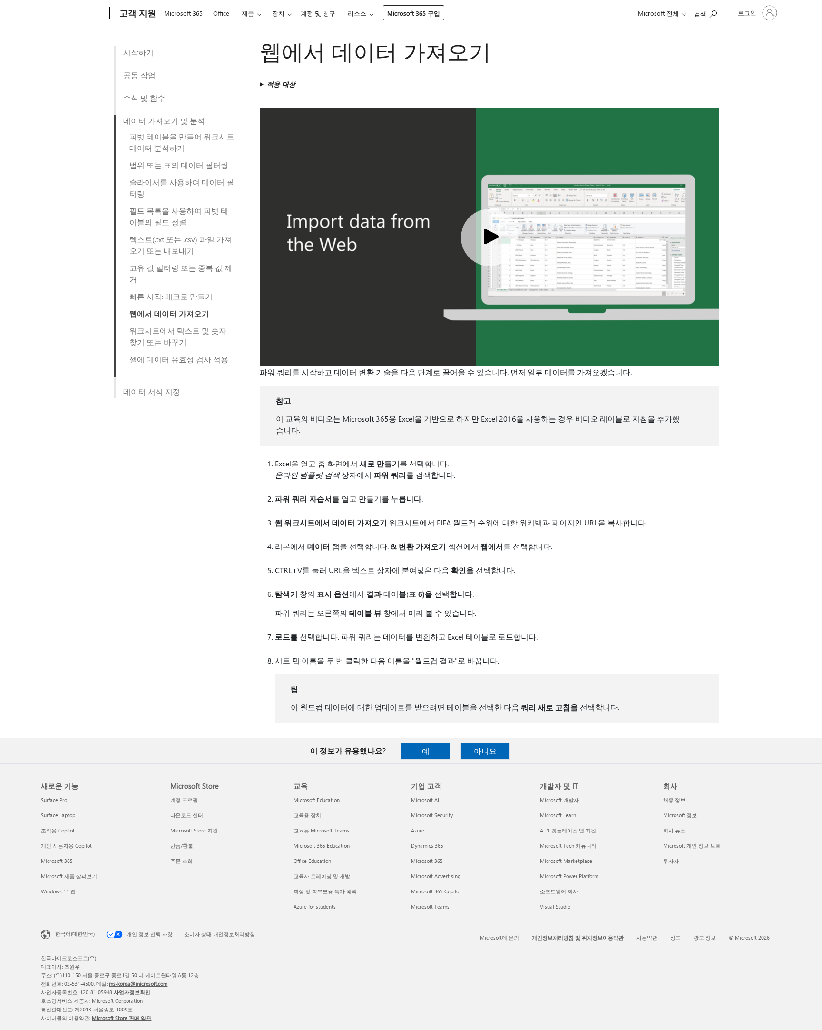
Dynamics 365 (427, 845)
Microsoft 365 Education (322, 845)
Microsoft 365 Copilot (436, 891)
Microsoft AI (425, 799)
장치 (278, 13)
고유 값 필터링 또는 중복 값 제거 (180, 273)
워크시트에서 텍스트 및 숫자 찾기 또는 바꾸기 (177, 336)
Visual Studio (555, 906)
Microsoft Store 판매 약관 (121, 1017)
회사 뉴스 (674, 830)
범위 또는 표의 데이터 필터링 (178, 165)
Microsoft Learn (558, 815)
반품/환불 (181, 845)
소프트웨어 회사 (559, 891)
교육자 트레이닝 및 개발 (322, 876)
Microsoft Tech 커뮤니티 (568, 845)
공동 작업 (139, 75)
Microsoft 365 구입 (413, 13)
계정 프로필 (184, 799)
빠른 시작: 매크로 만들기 (171, 296)
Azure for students (315, 906)
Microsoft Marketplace (566, 860)
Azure (417, 830)
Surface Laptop (58, 815)
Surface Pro (54, 799)
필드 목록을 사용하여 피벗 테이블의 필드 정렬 (178, 216)
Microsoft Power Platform (569, 876)
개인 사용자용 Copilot (66, 845)
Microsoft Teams (430, 906)
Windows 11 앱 (58, 891)
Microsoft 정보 (680, 815)
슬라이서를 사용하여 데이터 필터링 (181, 187)
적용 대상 (281, 84)
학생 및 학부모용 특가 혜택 (325, 891)
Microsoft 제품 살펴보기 (69, 876)
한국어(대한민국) (75, 933)
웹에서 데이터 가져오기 (169, 313)
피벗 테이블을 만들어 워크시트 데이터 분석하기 (181, 142)
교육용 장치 (307, 815)
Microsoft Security (432, 815)
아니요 (485, 751)
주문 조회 (181, 860)
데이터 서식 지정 (151, 391)
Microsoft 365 (183, 13)
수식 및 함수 (144, 98)
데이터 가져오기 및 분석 (164, 121)
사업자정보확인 (132, 992)
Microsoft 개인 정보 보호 (692, 845)
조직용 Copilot (58, 830)
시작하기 (138, 52)
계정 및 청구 (318, 13)
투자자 (671, 860)
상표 (675, 937)
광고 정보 (705, 937)
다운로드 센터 (186, 815)
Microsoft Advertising (435, 876)
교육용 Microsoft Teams (321, 830)
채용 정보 (674, 799)
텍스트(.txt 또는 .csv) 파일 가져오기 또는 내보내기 (180, 245)
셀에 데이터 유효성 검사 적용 (178, 359)
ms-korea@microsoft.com (138, 983)
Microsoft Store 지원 (194, 830)
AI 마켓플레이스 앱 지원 (568, 830)
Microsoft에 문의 (499, 937)
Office (221, 13)
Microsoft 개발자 (559, 799)
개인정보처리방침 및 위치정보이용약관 (578, 937)
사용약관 (646, 937)
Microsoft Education (317, 799)
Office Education (312, 860)
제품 (248, 13)
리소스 (357, 13)
